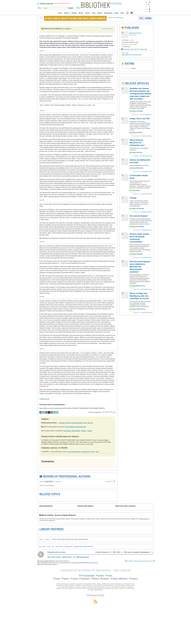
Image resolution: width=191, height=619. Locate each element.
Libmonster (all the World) (72, 431)
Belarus (66, 578)
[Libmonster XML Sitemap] (95, 603)
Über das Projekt (54, 557)
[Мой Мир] (46, 412)
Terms (48, 546)
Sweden (101, 575)
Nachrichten (67, 557)
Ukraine (75, 578)
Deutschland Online (135, 33)
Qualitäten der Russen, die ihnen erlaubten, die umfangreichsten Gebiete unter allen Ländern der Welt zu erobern (140, 93)
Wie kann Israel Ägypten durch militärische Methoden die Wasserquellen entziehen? (140, 266)
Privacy (44, 546)
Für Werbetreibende (81, 557)
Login (150, 18)
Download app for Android (96, 595)
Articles (47, 539)
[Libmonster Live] (149, 11)
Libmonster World (85, 451)
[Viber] (52, 412)
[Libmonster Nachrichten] (153, 552)
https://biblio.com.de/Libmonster (76, 427)
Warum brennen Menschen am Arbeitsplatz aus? (137, 142)
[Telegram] (57, 412)
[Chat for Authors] (149, 9)
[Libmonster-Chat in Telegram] (111, 552)
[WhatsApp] (54, 412)
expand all (58, 481)
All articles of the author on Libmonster (135, 49)
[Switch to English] (149, 2)
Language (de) (68, 546)
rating (132, 40)
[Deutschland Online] (124, 37)
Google (83, 431)
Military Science (140, 286)
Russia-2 (124, 578)
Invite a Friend (59, 546)
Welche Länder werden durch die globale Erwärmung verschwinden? (139, 238)
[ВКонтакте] (40, 412)
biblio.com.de (45, 399)
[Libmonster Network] (139, 561)
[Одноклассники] (43, 412)
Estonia (115, 578)
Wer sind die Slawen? (139, 216)
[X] (49, 412)
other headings (133, 44)
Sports (138, 190)
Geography (139, 254)
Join (145, 18)
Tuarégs (133, 197)
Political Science (141, 309)
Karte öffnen (94, 562)
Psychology (139, 111)
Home (41, 539)
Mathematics (140, 168)
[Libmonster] (40, 557)
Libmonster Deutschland (74, 451)
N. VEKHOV (66, 29)
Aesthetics (139, 132)
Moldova (96, 578)
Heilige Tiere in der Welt (140, 118)
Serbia (109, 575)
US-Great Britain (89, 575)
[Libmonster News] (148, 4)
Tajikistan (105, 578)
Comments (119, 17)
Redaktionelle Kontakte (56, 552)
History (125, 44)
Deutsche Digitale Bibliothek (85, 546)
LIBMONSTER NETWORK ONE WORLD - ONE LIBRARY (95, 570)
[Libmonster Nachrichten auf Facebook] (151, 552)
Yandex (89, 431)
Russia (57, 578)
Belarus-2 (134, 578)
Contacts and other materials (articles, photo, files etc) (76, 423)
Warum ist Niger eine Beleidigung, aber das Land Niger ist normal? (139, 296)
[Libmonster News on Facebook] (149, 7)
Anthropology (140, 208)
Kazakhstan (85, 578)
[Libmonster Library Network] (154, 561)
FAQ (53, 546)
